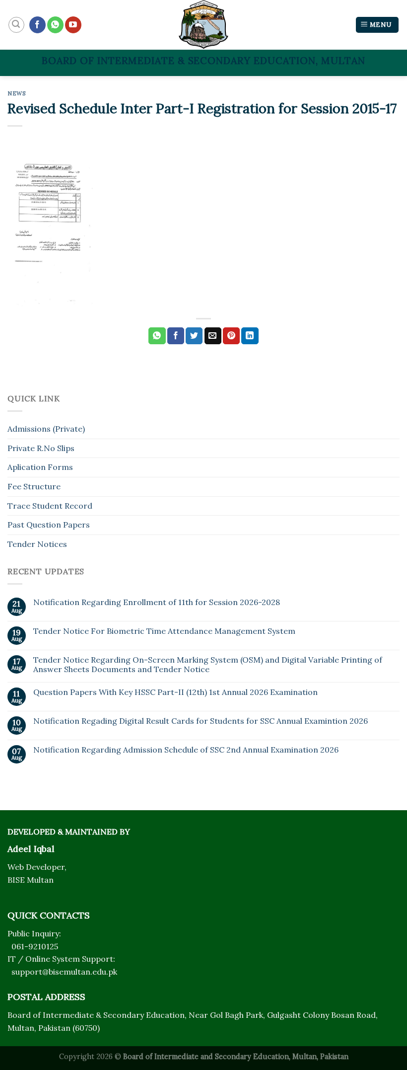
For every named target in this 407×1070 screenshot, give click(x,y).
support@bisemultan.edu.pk (64, 972)
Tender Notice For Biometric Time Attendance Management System (164, 631)
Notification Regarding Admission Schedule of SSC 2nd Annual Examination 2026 (186, 750)
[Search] (16, 25)
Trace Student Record (49, 506)
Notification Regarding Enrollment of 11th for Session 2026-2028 (156, 602)
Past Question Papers (48, 525)
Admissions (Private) (46, 429)
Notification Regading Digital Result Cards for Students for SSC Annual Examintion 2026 (200, 721)
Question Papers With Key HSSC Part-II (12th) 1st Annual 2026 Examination (175, 692)
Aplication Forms (40, 467)
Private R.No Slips (40, 448)
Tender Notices (37, 544)
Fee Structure (34, 486)
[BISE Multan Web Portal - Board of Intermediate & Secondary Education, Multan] (203, 25)
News (16, 93)
